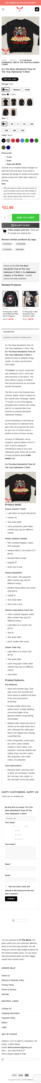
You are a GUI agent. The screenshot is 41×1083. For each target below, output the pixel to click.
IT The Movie (25, 940)
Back (9, 161)
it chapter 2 (7, 244)
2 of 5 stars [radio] (20, 826)
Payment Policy (8, 1018)
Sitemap (5, 994)
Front (9, 157)
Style (5, 94)
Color (4, 135)
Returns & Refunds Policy (13, 980)
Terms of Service (9, 989)
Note (4, 184)
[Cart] (37, 9)
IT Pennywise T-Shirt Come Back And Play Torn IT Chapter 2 (10, 314)
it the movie (7, 249)
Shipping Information (11, 1013)
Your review (10, 844)
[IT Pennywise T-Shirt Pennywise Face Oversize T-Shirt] (30, 299)
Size (4, 118)
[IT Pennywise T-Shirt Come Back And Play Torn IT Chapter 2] (10, 299)
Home (4, 60)
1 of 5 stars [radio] (8, 826)
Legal (4, 1027)
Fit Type (5, 84)
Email (8, 875)
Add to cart (26, 217)
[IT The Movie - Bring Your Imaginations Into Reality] (19, 9)
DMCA (4, 1022)
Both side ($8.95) (14, 164)
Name (8, 864)
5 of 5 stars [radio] (10, 839)
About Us (6, 976)
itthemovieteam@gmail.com (20, 1047)
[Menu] (3, 9)
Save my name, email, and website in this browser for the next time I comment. (19, 890)
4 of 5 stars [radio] (10, 835)
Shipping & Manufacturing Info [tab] (17, 337)
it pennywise (20, 244)
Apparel (13, 60)
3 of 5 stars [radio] (10, 830)
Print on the (7, 153)
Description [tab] (8, 332)
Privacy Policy (8, 985)
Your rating (10, 822)
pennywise (20, 249)
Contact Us (6, 1009)
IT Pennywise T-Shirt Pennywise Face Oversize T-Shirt (30, 314)
